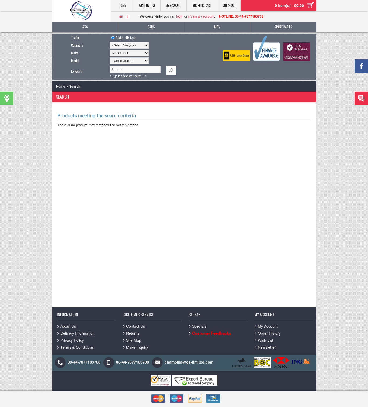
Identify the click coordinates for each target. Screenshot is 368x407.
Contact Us (135, 326)
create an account (201, 16)
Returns (133, 333)
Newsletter (267, 347)
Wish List (265, 340)
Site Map (133, 340)
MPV (217, 26)
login (179, 16)
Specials (199, 326)
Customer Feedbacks (211, 333)
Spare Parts (283, 26)
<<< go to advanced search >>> (128, 76)
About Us (68, 326)
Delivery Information (77, 333)
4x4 (85, 26)
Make (74, 53)
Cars (151, 26)
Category (77, 45)
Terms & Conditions (77, 347)
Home (122, 5)
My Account (173, 5)
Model (75, 60)
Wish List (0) (147, 5)
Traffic (75, 37)
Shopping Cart (202, 5)
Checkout (229, 5)
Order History (269, 333)
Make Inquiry (137, 347)
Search (74, 86)
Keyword (76, 71)
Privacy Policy (72, 340)
